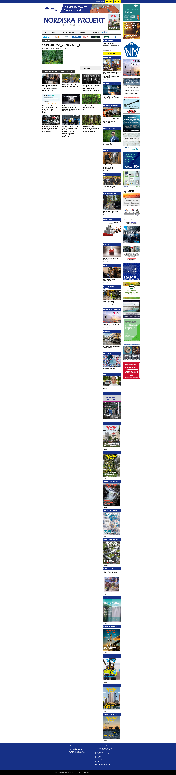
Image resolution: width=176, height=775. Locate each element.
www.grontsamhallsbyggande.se (77, 752)
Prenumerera (109, 1)
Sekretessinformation (87, 772)
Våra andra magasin (67, 32)
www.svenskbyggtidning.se (76, 749)
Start (44, 32)
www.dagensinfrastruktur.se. (76, 751)
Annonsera (117, 1)
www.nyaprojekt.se (74, 748)
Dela (82, 68)
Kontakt (54, 32)
